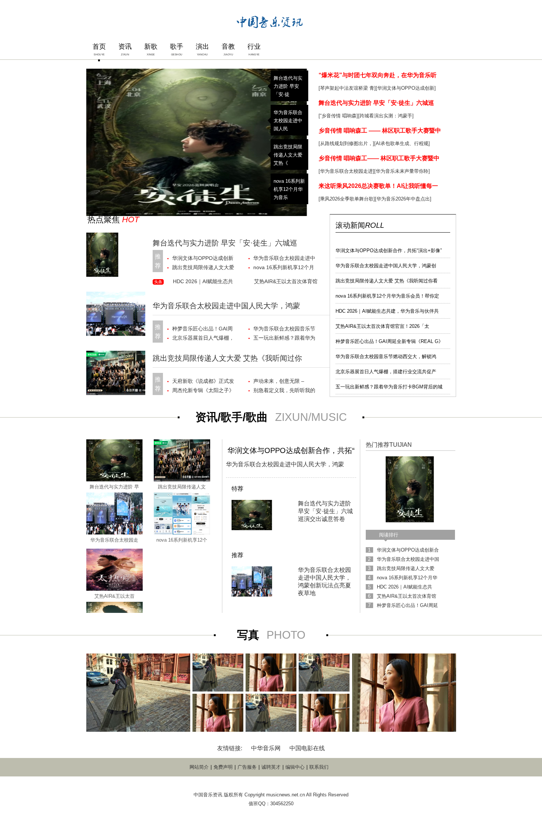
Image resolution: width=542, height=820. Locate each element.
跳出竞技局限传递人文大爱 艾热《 (288, 155)
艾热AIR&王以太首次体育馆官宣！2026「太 (382, 326)
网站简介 (199, 767)
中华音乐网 (266, 748)
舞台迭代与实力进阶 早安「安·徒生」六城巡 (376, 103)
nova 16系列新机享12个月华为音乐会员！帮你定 (387, 296)
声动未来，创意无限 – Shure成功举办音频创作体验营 (283, 382)
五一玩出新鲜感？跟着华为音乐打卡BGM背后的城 (389, 387)
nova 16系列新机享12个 (181, 540)
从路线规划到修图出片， (346, 143)
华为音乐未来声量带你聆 (402, 171)
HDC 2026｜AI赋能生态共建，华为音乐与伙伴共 (387, 311)
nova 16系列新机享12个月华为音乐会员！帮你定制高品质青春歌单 (284, 268)
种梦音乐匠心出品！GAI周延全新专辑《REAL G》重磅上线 (202, 329)
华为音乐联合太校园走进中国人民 (288, 120)
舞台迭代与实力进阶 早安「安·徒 (288, 86)
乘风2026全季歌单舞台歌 (347, 199)
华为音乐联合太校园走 (114, 540)
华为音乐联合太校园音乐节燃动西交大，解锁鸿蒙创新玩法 (284, 329)
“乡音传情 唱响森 (338, 116)
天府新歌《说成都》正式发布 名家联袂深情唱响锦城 (203, 382)
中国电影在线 (307, 748)
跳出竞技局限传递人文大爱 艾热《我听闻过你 (227, 358)
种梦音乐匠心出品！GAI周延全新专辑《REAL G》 (389, 341)
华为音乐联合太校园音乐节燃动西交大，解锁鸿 (386, 356)
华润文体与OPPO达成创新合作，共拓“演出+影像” (389, 250)
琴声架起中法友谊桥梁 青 (347, 88)
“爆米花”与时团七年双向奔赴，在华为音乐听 (378, 75)
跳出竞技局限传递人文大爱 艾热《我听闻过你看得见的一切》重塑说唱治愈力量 (203, 268)
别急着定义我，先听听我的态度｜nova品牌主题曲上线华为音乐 (284, 391)
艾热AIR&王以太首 (114, 596)
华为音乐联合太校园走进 (346, 171)
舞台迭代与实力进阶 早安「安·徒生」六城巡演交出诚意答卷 (325, 511)
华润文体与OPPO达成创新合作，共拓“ (291, 450)
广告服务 (247, 767)
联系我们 (319, 767)
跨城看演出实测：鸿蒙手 (385, 116)
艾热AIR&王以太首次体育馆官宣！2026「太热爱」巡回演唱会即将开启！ (285, 282)
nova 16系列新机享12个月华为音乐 (289, 189)
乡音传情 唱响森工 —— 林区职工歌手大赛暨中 (380, 130)
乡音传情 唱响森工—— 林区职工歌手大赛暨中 (379, 158)
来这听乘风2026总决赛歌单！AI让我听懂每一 (378, 186)
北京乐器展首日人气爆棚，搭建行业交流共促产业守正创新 (203, 339)
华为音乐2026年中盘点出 (403, 199)
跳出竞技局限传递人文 (182, 487)
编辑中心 (295, 767)
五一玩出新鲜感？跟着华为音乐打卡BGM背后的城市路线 (285, 339)
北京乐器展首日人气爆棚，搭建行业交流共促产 (386, 371)
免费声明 (223, 767)
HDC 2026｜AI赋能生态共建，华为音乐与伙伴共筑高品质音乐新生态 (204, 282)
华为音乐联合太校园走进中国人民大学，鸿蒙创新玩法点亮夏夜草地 (284, 259)
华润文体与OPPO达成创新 (405, 88)
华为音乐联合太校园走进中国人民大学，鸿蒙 (226, 306)
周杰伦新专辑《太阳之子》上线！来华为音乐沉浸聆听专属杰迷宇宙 (203, 391)
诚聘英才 (271, 767)
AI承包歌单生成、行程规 (402, 143)
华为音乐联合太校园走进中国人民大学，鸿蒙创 (386, 265)
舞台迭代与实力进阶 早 (114, 487)
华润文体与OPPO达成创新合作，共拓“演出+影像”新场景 (204, 259)
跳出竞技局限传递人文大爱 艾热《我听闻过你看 (387, 281)
